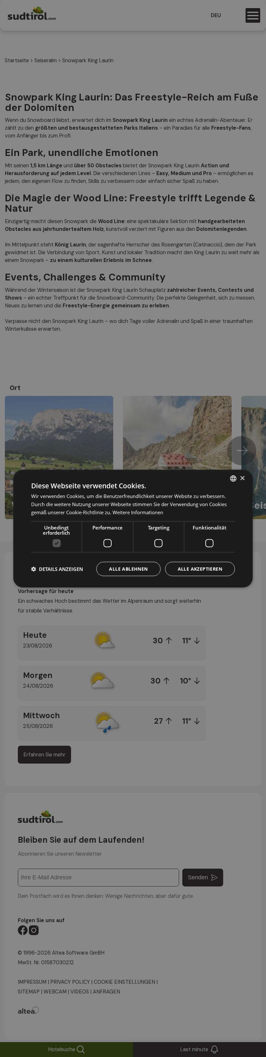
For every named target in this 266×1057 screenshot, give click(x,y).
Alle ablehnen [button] (128, 568)
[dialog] (133, 529)
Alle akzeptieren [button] (200, 568)
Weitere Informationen (138, 512)
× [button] (242, 478)
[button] (57, 568)
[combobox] (233, 478)
